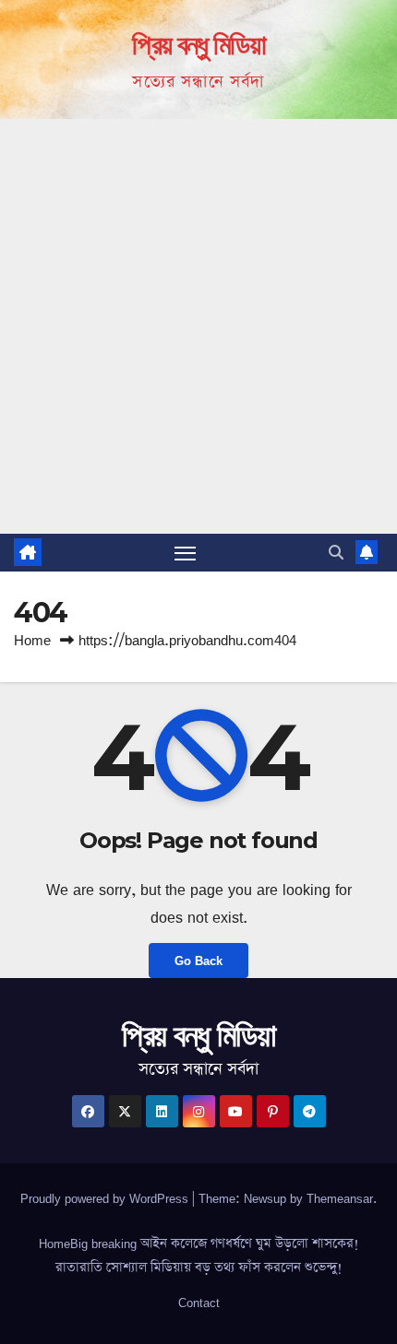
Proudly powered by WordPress (106, 1198)
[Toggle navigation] (185, 553)
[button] (336, 552)
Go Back (198, 960)
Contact (199, 1302)
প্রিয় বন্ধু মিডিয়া (198, 45)
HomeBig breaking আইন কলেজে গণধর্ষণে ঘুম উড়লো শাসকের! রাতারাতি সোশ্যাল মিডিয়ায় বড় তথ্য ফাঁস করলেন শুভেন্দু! (199, 1255)
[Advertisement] (198, 326)
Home (32, 640)
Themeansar (340, 1198)
